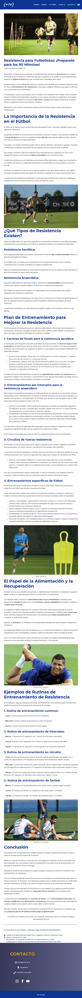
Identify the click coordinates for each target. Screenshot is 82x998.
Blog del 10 (71, 4)
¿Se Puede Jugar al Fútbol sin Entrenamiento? (44, 930)
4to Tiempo (52, 4)
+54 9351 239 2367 (24, 972)
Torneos (36, 4)
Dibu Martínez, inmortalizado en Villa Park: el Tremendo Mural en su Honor (30, 939)
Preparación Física (56, 935)
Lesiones (47, 935)
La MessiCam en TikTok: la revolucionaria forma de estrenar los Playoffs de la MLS (33, 942)
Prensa (44, 4)
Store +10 (62, 4)
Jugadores (39, 935)
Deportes (23, 935)
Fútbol (24, 937)
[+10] (8, 4)
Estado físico (30, 935)
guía (28, 331)
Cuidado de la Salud (12, 935)
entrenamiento (17, 937)
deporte (8, 937)
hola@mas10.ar (24, 962)
